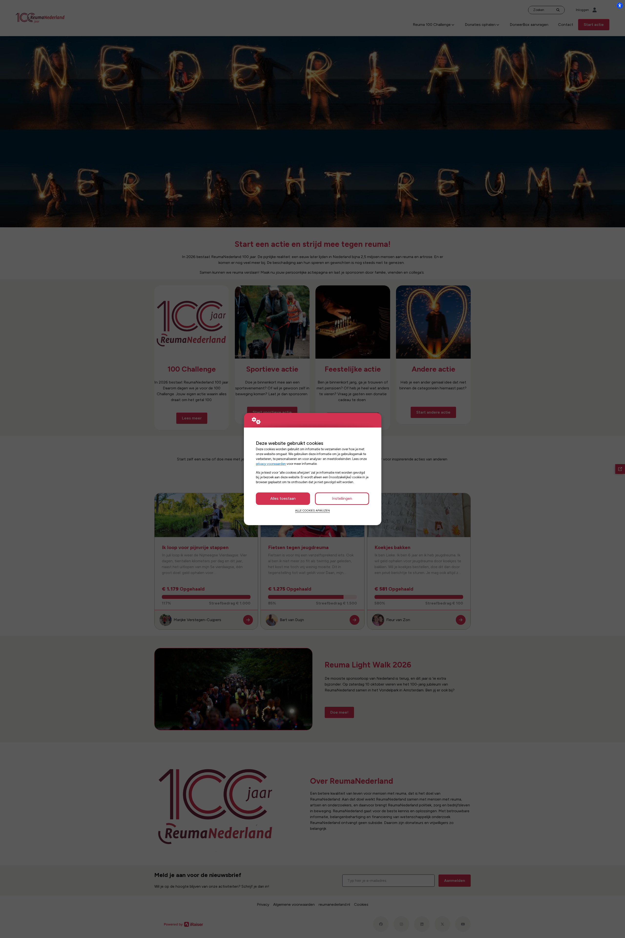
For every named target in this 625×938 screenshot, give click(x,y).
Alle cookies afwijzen (312, 510)
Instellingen (342, 498)
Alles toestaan (283, 498)
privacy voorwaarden (271, 464)
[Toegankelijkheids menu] (620, 5)
